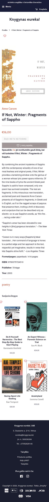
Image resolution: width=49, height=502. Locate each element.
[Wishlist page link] (14, 6)
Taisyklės (24, 463)
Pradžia (4, 30)
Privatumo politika (24, 457)
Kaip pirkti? (24, 460)
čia (13, 149)
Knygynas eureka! (24, 19)
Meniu (8, 6)
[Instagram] (27, 476)
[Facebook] (21, 476)
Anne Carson (9, 108)
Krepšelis (43, 9)
